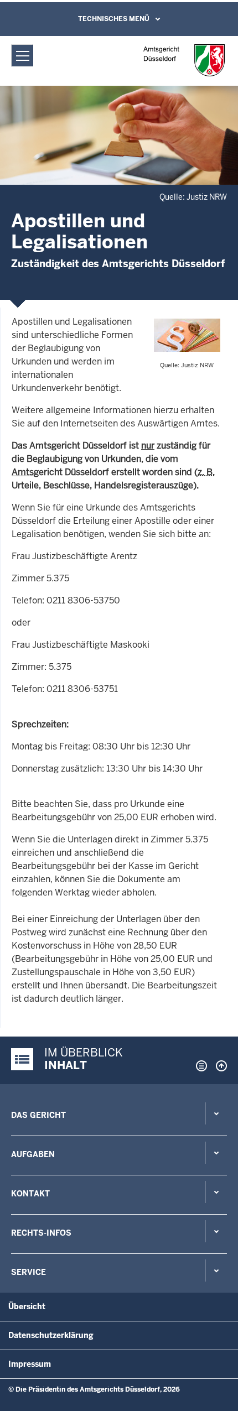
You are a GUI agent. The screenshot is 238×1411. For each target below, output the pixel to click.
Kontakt (30, 1194)
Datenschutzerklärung (51, 1335)
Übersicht (26, 1306)
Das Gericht (38, 1115)
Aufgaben (33, 1154)
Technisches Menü (113, 18)
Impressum (29, 1364)
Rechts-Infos (41, 1233)
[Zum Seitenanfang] (218, 1066)
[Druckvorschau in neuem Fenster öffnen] (199, 1066)
